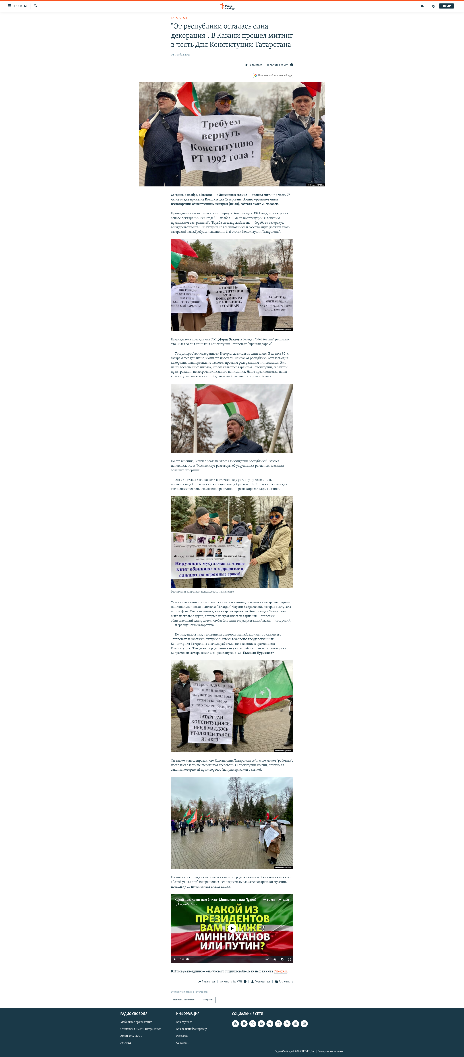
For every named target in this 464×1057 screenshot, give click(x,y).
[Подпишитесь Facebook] (244, 1023)
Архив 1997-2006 (131, 1036)
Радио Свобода (187, 904)
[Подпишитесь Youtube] (261, 1023)
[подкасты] (433, 6)
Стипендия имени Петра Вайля (140, 1029)
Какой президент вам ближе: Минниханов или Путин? (215, 900)
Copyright (182, 1042)
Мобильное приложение (136, 1022)
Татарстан (179, 18)
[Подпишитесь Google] (235, 1023)
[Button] (253, 65)
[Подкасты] (295, 1023)
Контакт (125, 1042)
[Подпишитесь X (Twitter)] (252, 1023)
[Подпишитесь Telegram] (269, 1023)
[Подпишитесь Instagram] (278, 1023)
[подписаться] (304, 1023)
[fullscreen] (289, 959)
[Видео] (422, 6)
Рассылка (182, 1036)
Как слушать (184, 1022)
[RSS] (286, 1023)
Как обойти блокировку (191, 1029)
